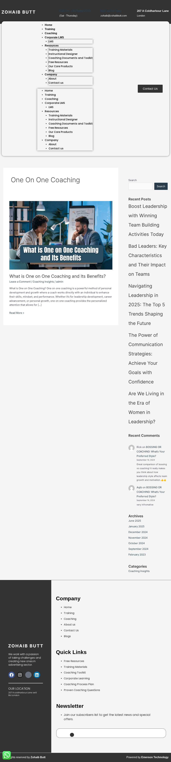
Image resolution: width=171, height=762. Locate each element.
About (52, 78)
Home (48, 25)
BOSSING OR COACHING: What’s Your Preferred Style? (151, 451)
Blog (51, 70)
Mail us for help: (111, 11)
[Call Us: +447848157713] (61, 3)
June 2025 (134, 520)
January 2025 (136, 526)
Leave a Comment (20, 281)
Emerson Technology (154, 757)
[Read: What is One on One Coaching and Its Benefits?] (60, 235)
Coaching (51, 33)
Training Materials (60, 50)
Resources (52, 45)
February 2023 (137, 554)
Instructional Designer (63, 54)
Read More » (16, 312)
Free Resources (58, 62)
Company (51, 74)
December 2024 (138, 532)
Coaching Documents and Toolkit (71, 58)
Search (132, 180)
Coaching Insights (43, 281)
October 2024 (136, 543)
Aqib (139, 487)
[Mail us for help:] (102, 3)
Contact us (56, 83)
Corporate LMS (54, 37)
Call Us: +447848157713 (75, 11)
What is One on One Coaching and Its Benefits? (57, 276)
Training (50, 29)
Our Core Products (61, 66)
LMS (51, 41)
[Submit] (72, 735)
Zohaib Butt (38, 757)
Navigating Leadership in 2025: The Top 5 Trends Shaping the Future (146, 304)
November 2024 (138, 537)
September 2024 (138, 548)
